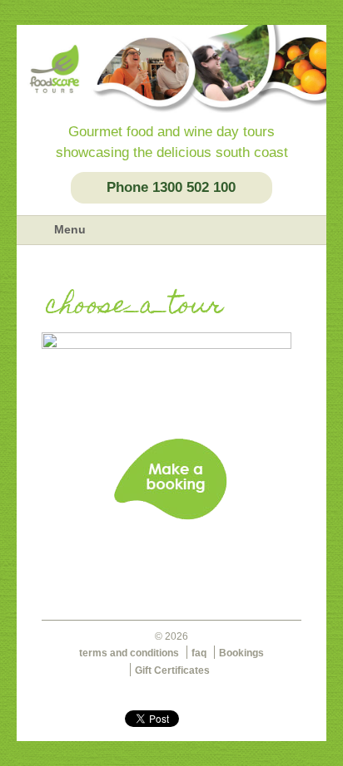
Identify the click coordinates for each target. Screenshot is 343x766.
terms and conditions (129, 653)
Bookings (241, 653)
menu (35, 230)
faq (198, 653)
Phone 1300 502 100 (171, 187)
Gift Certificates (172, 670)
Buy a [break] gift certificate (171, 561)
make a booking (171, 479)
